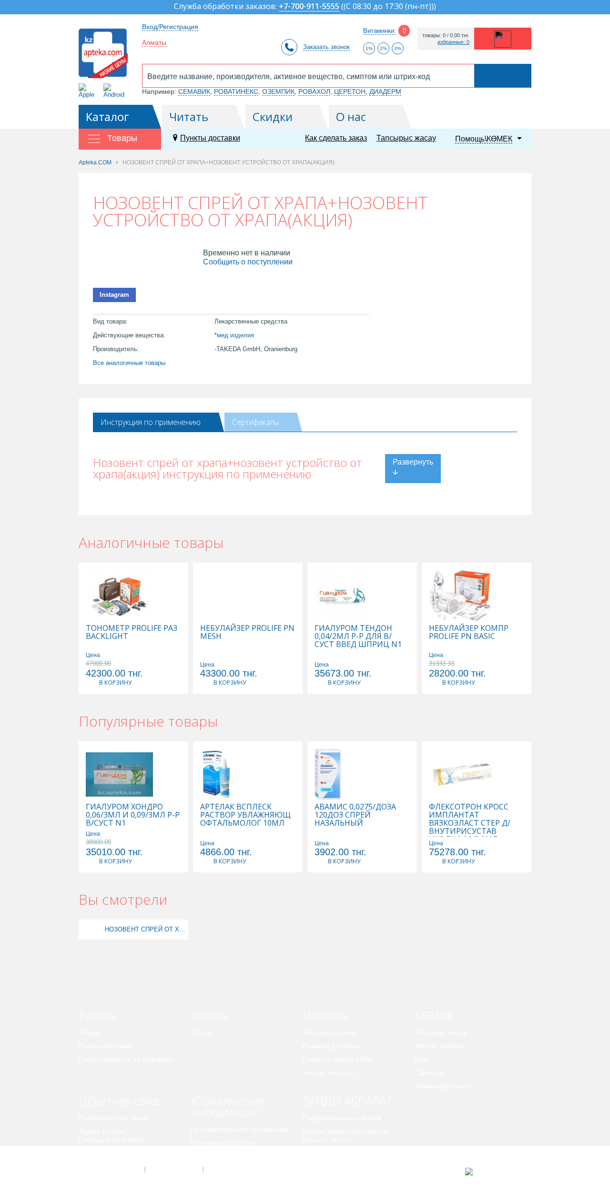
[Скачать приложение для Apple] (88, 90)
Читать (188, 116)
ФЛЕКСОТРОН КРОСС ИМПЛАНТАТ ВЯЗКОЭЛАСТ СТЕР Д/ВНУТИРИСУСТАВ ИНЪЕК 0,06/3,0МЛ (469, 823)
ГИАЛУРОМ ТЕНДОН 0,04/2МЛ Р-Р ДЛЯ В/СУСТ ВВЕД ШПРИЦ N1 (358, 636)
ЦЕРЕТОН (350, 91)
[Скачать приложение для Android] (115, 90)
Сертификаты (255, 422)
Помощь (325, 1015)
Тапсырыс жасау (406, 138)
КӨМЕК (434, 1015)
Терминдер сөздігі (443, 1086)
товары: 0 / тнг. (445, 35)
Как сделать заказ (336, 138)
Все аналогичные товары (129, 362)
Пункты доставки (210, 138)
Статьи (201, 1032)
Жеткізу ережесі (439, 1046)
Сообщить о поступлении (248, 262)
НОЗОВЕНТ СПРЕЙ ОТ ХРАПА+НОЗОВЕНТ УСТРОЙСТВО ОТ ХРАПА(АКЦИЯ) (145, 929)
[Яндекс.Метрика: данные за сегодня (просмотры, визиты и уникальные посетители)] (492, 1171)
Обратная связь (120, 1100)
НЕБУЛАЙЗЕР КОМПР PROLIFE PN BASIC (468, 632)
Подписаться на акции (114, 1118)
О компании (173, 1169)
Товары (90, 1032)
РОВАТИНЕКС (236, 91)
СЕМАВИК (194, 91)
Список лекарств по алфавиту (126, 1059)
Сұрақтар (429, 1072)
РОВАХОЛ (314, 91)
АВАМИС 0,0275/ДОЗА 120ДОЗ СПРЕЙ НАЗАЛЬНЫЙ (355, 815)
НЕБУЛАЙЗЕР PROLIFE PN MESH (247, 632)
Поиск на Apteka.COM (337, 1059)
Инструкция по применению (151, 422)
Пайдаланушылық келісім (342, 1118)
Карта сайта (232, 1169)
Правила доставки (331, 1046)
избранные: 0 (453, 42)
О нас (351, 116)
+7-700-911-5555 (309, 6)
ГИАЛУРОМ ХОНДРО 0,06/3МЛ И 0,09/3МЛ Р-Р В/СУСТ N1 (133, 815)
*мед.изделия (234, 335)
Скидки (273, 116)
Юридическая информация (228, 1106)
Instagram (114, 294)
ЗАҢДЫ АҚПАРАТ (348, 1100)
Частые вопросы (328, 1072)
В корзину (115, 682)
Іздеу (422, 1059)
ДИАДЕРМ (385, 91)
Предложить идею (107, 1153)
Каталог (107, 116)
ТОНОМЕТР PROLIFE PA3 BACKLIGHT (131, 632)
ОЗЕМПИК (278, 91)
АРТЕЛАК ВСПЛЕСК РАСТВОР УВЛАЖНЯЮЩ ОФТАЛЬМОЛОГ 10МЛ (245, 815)
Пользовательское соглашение (239, 1129)
